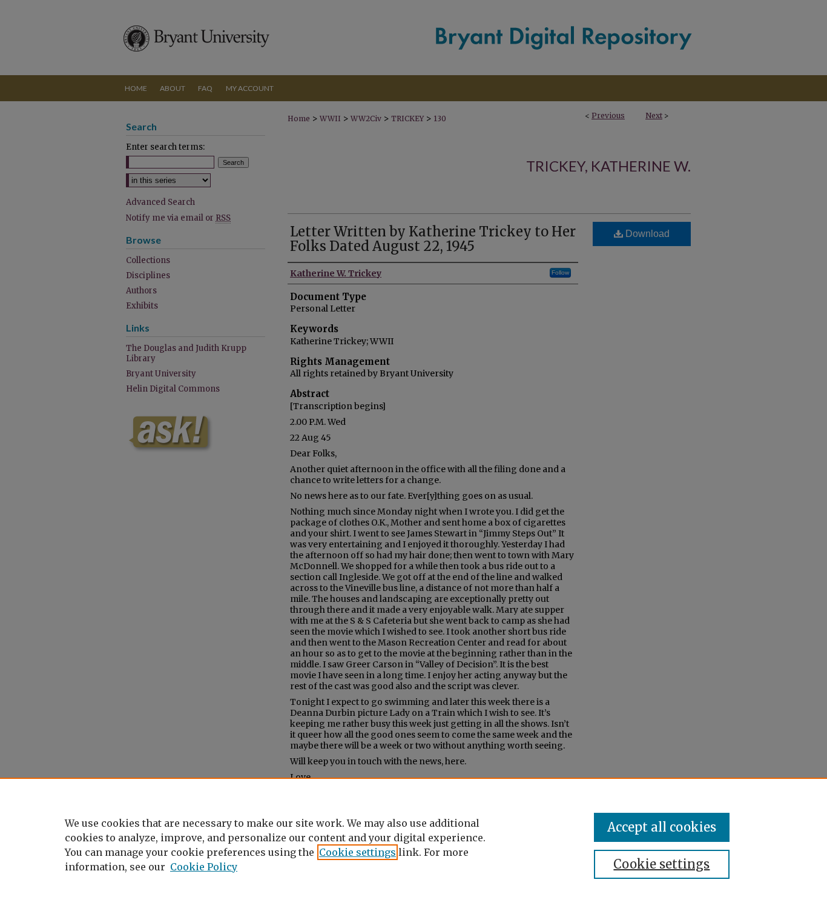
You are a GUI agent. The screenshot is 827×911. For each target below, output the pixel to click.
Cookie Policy (203, 867)
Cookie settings (357, 852)
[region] (413, 844)
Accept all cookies (661, 827)
